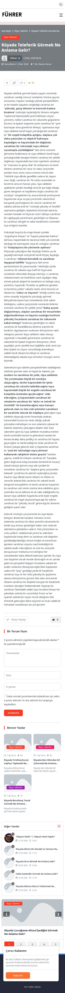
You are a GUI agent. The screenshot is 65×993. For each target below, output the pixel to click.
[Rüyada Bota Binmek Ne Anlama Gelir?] (32, 863)
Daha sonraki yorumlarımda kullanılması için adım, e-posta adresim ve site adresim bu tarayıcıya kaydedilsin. (32, 700)
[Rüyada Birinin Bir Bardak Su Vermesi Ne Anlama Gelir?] (32, 850)
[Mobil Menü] (61, 15)
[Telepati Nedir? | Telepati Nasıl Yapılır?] (32, 838)
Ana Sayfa (6, 31)
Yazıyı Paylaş (18, 619)
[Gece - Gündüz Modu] (60, 5)
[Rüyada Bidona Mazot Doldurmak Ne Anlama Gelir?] (32, 888)
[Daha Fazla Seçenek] (7, 83)
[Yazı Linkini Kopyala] (14, 83)
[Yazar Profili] (4, 58)
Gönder (13, 712)
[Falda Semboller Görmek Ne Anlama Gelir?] (32, 875)
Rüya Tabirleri (21, 31)
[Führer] (12, 15)
